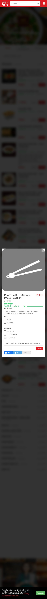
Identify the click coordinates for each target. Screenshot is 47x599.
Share (9, 353)
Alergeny (7, 328)
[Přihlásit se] (44, 3)
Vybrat (39, 348)
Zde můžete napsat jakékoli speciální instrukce (22, 343)
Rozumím (40, 593)
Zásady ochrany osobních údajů (15, 595)
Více (5, 316)
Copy (25, 353)
